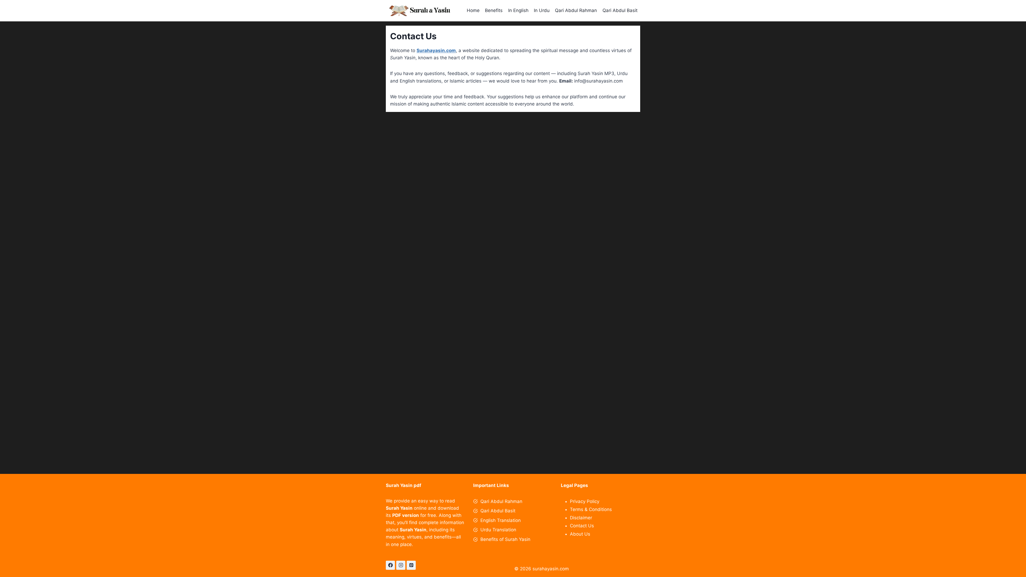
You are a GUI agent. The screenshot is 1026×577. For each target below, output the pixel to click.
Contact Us (582, 525)
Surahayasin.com (436, 50)
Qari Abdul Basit (620, 10)
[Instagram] (400, 565)
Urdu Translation (498, 529)
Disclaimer (581, 517)
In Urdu (542, 10)
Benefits (494, 10)
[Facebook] (390, 565)
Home (473, 10)
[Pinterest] (411, 565)
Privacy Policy (584, 501)
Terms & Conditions (591, 509)
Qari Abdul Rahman (576, 10)
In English (518, 10)
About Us (580, 534)
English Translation (500, 520)
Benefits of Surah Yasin (505, 539)
